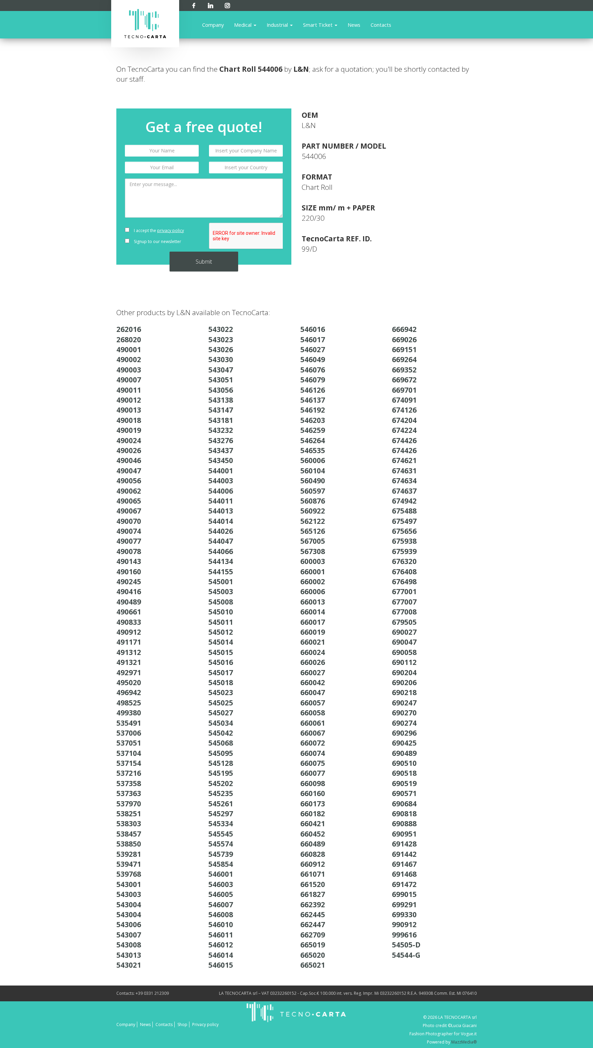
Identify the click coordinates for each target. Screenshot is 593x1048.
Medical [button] (243, 24)
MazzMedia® (464, 1042)
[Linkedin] (210, 4)
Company (213, 24)
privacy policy (170, 230)
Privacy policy (205, 1024)
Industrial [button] (278, 24)
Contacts (381, 24)
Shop (182, 1024)
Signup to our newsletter (157, 241)
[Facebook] (193, 4)
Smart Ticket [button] (318, 24)
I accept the (158, 230)
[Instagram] (227, 4)
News (354, 24)
